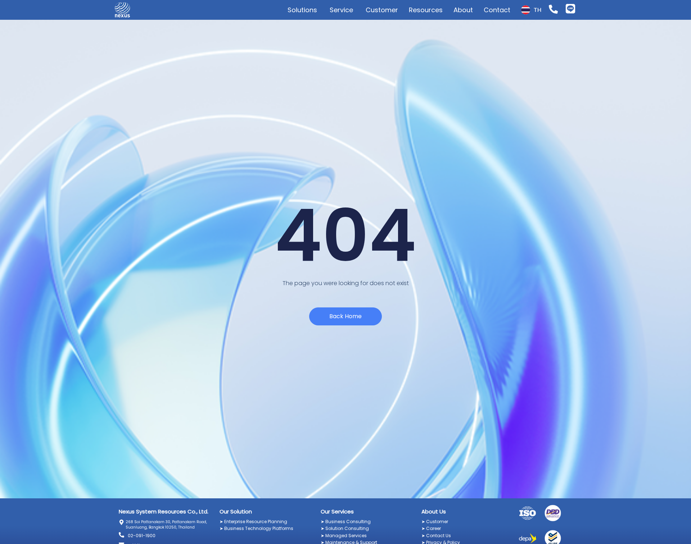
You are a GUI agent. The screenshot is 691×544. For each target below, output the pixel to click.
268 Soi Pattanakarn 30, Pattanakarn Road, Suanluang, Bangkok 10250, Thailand (166, 524)
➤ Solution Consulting (345, 528)
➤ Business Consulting (346, 521)
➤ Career (431, 528)
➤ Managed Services (344, 535)
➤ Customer (434, 521)
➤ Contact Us (436, 535)
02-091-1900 (141, 535)
